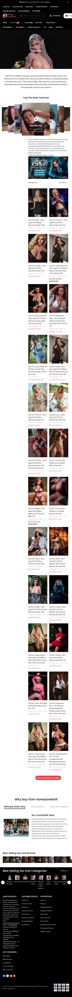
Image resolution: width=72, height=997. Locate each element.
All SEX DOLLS (50, 22)
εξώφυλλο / (33, 47)
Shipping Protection (46, 910)
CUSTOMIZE (20, 27)
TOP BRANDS (7, 27)
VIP (45, 27)
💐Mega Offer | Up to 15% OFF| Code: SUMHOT (34, 2)
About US (43, 900)
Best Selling (6, 956)
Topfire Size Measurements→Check (40, 155)
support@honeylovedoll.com (11, 923)
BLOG (51, 27)
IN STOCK (13, 22)
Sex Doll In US (7, 963)
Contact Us (6, 6)
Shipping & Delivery (46, 907)
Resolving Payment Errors (48, 924)
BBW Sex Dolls (7, 959)
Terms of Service (45, 917)
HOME (5, 22)
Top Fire (39, 47)
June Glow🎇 (29, 22)
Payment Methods (24, 11)
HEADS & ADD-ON (33, 27)
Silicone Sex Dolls (8, 969)
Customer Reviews (41, 6)
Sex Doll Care (54, 6)
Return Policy (44, 914)
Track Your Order (18, 6)
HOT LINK (39, 22)
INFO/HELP (59, 27)
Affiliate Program (45, 931)
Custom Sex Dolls (8, 966)
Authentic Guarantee (9, 11)
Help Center (29, 6)
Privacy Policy (44, 921)
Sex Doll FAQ (36, 11)
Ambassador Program (47, 928)
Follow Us (43, 903)
